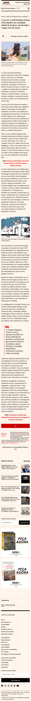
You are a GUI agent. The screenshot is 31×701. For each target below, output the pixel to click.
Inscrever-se (24, 522)
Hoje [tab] (2, 605)
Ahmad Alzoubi (5, 640)
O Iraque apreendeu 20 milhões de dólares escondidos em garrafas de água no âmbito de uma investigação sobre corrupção (10, 509)
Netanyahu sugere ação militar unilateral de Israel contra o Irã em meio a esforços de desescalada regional (9, 467)
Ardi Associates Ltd (8, 699)
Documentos (5, 665)
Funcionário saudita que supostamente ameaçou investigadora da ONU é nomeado (15, 417)
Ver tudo (26, 461)
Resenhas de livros (6, 629)
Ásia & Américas (6, 622)
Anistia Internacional (14, 16)
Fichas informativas (7, 660)
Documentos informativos (8, 658)
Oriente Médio (5, 624)
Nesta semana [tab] (10, 605)
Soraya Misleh (5, 644)
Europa (3, 627)
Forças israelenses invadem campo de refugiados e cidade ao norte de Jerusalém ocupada (10, 477)
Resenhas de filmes (7, 634)
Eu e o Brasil (4, 651)
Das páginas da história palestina (11, 654)
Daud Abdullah (5, 637)
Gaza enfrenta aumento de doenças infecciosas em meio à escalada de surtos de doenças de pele (10, 499)
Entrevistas (4, 667)
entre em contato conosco (11, 443)
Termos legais (12, 694)
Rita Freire (4, 642)
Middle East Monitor (21, 433)
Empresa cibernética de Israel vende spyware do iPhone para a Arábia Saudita (16, 163)
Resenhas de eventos (7, 631)
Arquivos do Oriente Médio (9, 649)
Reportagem (4, 662)
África (3, 16)
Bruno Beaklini (5, 647)
